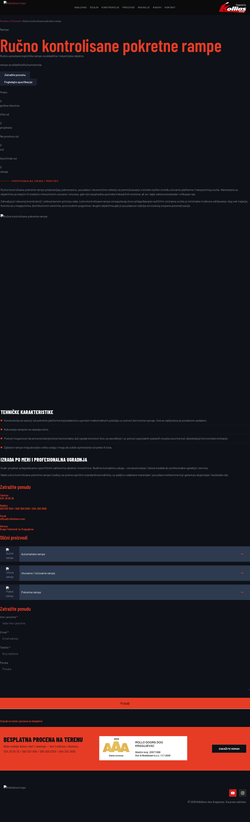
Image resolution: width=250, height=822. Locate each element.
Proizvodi (16, 21)
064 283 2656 (39, 508)
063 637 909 (6, 508)
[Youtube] (232, 793)
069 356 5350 (22, 508)
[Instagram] (242, 793)
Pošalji (125, 703)
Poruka (4, 662)
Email (4, 632)
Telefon (5, 647)
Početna (4, 21)
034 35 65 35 (7, 498)
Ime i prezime (9, 617)
